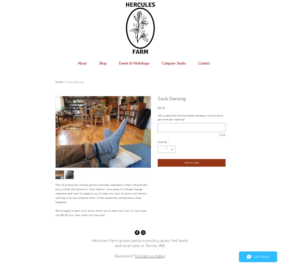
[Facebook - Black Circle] (137, 232)
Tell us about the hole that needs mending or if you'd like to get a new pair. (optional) (190, 117)
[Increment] (172, 149)
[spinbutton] (166, 149)
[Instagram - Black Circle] (143, 232)
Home (59, 82)
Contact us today (150, 256)
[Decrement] (160, 149)
